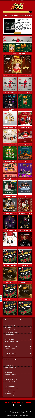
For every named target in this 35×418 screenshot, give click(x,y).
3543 (30, 344)
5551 (30, 329)
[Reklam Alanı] (17, 47)
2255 (30, 353)
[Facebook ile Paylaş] (1, 298)
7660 (30, 327)
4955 (30, 332)
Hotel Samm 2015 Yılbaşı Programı (21, 19)
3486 (30, 346)
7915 (30, 323)
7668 (30, 325)
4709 (30, 334)
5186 (30, 330)
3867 (30, 339)
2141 (30, 355)
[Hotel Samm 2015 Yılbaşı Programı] (9, 25)
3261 (30, 348)
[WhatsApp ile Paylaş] (1, 296)
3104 (30, 351)
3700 (30, 341)
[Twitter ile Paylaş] (1, 300)
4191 (30, 337)
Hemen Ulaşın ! (17, 33)
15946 (30, 322)
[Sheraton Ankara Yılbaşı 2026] (17, 39)
